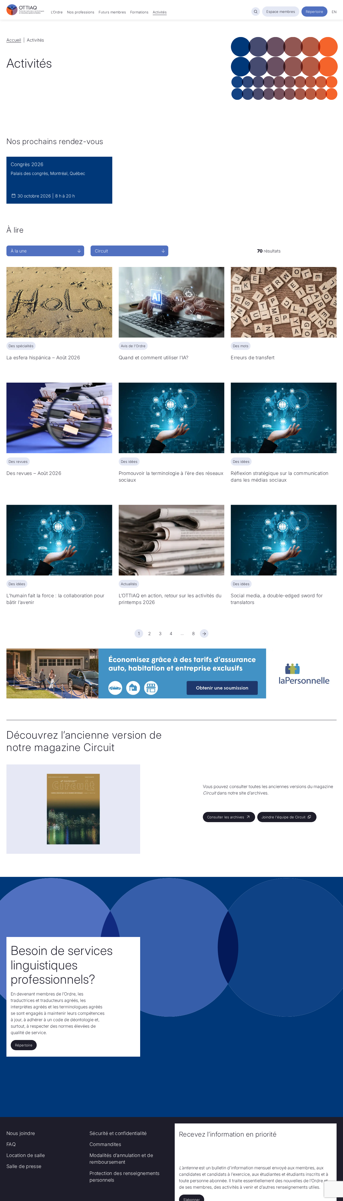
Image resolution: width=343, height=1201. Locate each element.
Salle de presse (23, 1166)
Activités (160, 12)
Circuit (101, 251)
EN (334, 12)
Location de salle (25, 1155)
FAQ (11, 1144)
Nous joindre (20, 1133)
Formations (139, 12)
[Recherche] (255, 11)
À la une (19, 251)
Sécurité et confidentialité (118, 1133)
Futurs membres (112, 12)
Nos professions (80, 12)
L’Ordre (57, 12)
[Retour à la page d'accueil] (25, 10)
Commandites (105, 1144)
